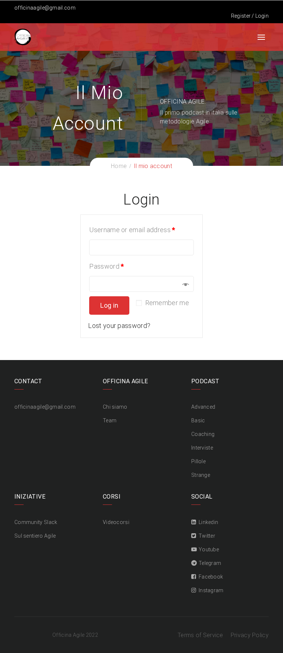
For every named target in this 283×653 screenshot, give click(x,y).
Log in (109, 305)
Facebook (211, 577)
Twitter (207, 536)
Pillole (198, 461)
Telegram (210, 563)
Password (106, 266)
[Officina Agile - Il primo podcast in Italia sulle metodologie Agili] (22, 36)
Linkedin (208, 522)
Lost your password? (119, 325)
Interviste (202, 448)
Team (109, 420)
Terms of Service (200, 635)
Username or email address (132, 230)
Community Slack (35, 522)
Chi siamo (115, 407)
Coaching (202, 434)
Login (262, 16)
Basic (198, 420)
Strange (200, 475)
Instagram (211, 590)
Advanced (203, 407)
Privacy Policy (250, 635)
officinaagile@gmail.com (45, 8)
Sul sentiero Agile (35, 536)
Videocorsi (116, 522)
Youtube (209, 549)
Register (241, 16)
